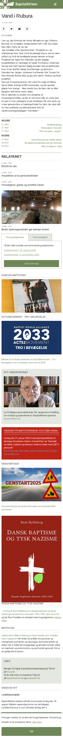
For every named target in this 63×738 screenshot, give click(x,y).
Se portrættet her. (12, 418)
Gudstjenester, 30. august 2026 (20, 250)
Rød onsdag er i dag (51, 146)
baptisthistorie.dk (15, 678)
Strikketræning (54, 124)
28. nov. (5, 143)
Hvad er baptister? (14, 275)
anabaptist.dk (33, 678)
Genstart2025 (10, 463)
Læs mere (37, 722)
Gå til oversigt (31, 263)
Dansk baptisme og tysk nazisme (22, 603)
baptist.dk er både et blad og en (17, 635)
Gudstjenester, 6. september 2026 (21, 254)
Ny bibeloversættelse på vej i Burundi (43, 143)
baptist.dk (8, 628)
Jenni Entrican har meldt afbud (46, 139)
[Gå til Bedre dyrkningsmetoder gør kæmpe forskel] (31, 207)
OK (31, 731)
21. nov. (5, 124)
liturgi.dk (11, 672)
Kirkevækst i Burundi (51, 128)
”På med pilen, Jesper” (50, 131)
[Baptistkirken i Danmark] (18, 4)
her (57, 614)
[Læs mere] (27, 29)
